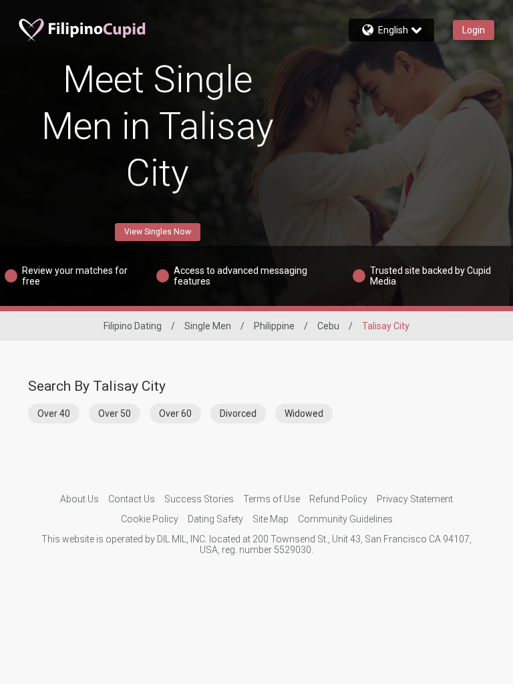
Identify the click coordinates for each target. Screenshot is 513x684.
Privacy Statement (415, 499)
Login (473, 30)
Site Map (270, 519)
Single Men (207, 326)
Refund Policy (338, 499)
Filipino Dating (133, 326)
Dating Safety (215, 519)
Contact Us (131, 499)
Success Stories (199, 499)
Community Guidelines (345, 519)
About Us (79, 499)
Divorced (238, 413)
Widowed (304, 413)
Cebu (328, 326)
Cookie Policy (149, 519)
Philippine (274, 326)
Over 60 (175, 413)
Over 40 (53, 413)
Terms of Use (271, 499)
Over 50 (114, 413)
